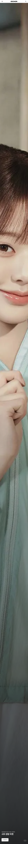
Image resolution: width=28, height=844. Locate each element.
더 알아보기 (5, 839)
